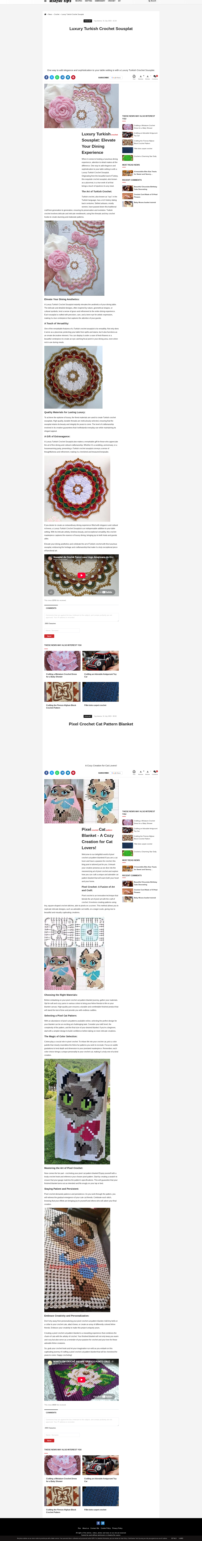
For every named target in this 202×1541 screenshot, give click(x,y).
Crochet (56, 14)
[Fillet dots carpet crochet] (100, 692)
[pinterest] (73, 77)
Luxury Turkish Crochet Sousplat (72, 14)
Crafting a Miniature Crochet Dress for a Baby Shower (61, 675)
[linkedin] (68, 77)
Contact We (94, 1528)
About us (85, 1528)
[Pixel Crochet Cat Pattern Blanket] (81, 801)
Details (173, 1538)
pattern (108, 830)
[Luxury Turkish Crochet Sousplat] (81, 106)
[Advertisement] (101, 49)
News (50, 14)
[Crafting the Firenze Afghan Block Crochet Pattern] (62, 692)
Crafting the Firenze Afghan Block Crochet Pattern (61, 706)
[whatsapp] (57, 77)
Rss (79, 1528)
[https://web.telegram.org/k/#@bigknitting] (103, 1523)
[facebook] (46, 77)
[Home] (45, 14)
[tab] (51, 608)
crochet (114, 135)
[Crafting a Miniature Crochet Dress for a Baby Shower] (62, 661)
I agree (181, 1538)
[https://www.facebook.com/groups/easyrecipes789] (98, 1523)
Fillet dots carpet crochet (95, 705)
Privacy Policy (117, 1528)
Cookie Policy (106, 1528)
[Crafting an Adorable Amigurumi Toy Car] (100, 661)
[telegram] (62, 77)
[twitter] (52, 77)
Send (49, 636)
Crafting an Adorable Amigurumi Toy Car (100, 675)
